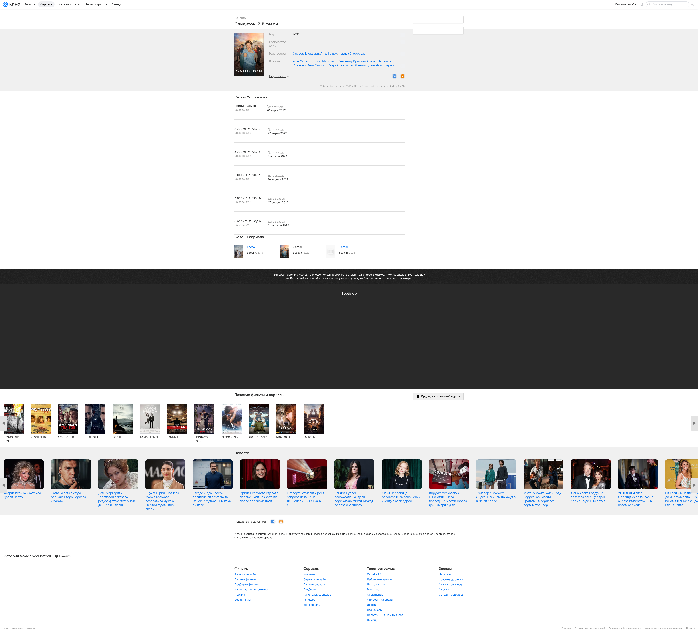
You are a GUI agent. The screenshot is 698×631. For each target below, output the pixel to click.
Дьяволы (91, 437)
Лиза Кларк (328, 53)
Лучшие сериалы (314, 584)
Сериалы (311, 569)
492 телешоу (416, 274)
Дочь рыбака (258, 437)
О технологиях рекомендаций (590, 628)
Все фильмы (242, 599)
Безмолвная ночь (12, 439)
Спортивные (375, 594)
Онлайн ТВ (374, 574)
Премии (239, 594)
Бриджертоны (201, 439)
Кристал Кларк (364, 61)
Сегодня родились (451, 594)
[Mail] (5, 4)
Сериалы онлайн (314, 579)
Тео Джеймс (358, 65)
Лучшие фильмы (245, 579)
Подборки (310, 589)
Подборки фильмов (247, 584)
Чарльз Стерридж (352, 53)
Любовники (230, 437)
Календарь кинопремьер (251, 589)
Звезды (445, 569)
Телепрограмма (381, 569)
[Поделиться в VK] (394, 76)
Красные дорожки (451, 579)
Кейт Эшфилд (317, 65)
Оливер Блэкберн (306, 53)
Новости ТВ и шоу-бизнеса (385, 615)
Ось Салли (66, 437)
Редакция (566, 628)
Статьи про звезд (450, 584)
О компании (17, 628)
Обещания (39, 437)
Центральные (376, 584)
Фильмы (241, 569)
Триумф (173, 437)
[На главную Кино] (14, 4)
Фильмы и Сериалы (380, 599)
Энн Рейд (345, 61)
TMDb (349, 86)
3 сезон (343, 247)
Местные (373, 589)
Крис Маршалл (325, 61)
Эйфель (309, 437)
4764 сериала (395, 274)
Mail (6, 628)
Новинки (309, 574)
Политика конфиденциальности (625, 628)
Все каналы (374, 610)
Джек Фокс (376, 65)
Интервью (445, 574)
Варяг (117, 437)
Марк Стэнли (338, 65)
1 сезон (251, 247)
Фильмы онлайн (245, 574)
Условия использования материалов (664, 628)
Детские (372, 604)
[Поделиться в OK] (402, 76)
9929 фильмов (374, 274)
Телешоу (309, 599)
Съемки (444, 589)
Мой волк (283, 437)
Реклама (31, 628)
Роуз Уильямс (302, 61)
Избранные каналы (379, 579)
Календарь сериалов (317, 594)
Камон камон (149, 437)
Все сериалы (311, 604)
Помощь (372, 620)
